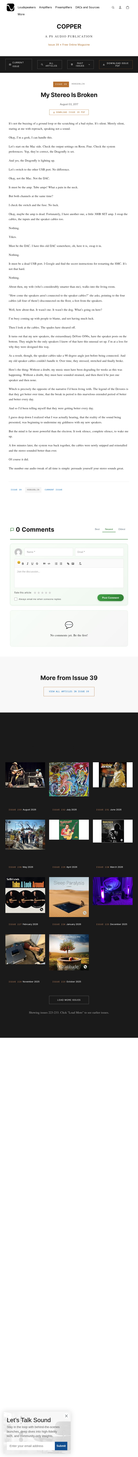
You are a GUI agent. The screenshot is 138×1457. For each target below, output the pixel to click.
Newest (109, 529)
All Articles (51, 64)
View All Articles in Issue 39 (69, 691)
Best (97, 529)
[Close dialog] (66, 1416)
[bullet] (61, 564)
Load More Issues (69, 1000)
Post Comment (110, 597)
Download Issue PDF (118, 64)
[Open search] (113, 7)
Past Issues (80, 64)
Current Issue (18, 64)
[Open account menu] (120, 7)
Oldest (121, 529)
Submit (61, 1445)
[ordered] (56, 564)
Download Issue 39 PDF (70, 112)
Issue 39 (16, 490)
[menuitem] (21, 14)
